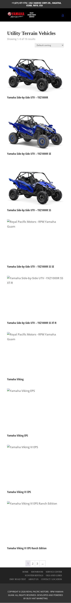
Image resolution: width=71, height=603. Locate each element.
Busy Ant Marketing (37, 598)
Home (25, 572)
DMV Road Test (18, 579)
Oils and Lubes (54, 575)
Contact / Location (51, 579)
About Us (33, 579)
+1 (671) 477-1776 (19, 2)
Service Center (54, 572)
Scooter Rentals (34, 575)
